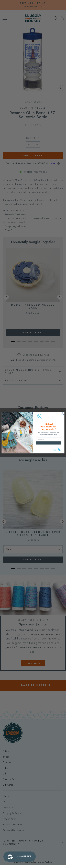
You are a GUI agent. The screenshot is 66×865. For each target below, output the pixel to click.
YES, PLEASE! (49, 442)
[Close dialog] (62, 413)
